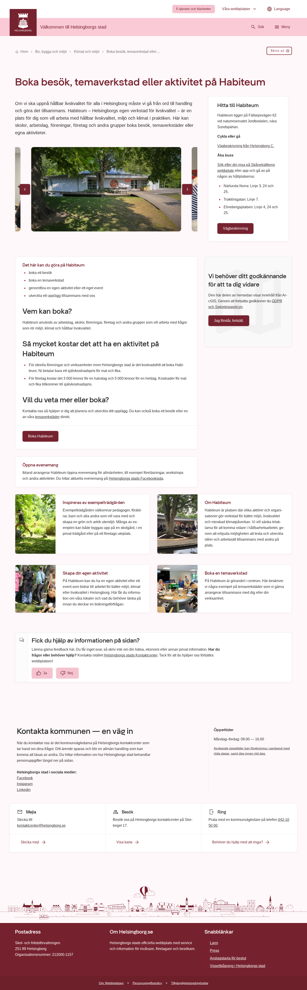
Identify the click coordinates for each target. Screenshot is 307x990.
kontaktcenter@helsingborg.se (41, 825)
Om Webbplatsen (111, 983)
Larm (214, 943)
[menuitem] (193, 9)
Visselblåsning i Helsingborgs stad (237, 966)
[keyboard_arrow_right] (187, 189)
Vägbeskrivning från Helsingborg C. (245, 146)
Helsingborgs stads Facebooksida (136, 478)
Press (214, 950)
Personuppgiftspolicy (147, 983)
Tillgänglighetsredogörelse (189, 983)
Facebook (25, 778)
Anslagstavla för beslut (228, 958)
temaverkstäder (47, 417)
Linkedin (24, 790)
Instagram (25, 784)
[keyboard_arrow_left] (25, 189)
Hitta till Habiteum (238, 105)
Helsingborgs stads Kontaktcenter (130, 655)
